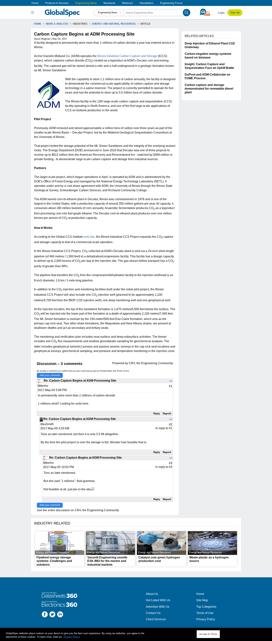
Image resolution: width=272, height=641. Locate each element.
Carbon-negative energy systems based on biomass (208, 55)
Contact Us (153, 613)
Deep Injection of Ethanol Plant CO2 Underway (210, 45)
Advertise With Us (157, 606)
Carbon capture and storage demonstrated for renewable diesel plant (209, 88)
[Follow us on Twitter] (52, 614)
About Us (152, 593)
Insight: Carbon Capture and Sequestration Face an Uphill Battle (209, 66)
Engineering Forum (171, 2)
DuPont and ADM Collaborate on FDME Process (207, 76)
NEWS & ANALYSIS (57, 23)
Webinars (127, 2)
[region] (136, 634)
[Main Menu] (33, 12)
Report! (167, 413)
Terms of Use (123, 371)
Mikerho (43, 385)
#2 (170, 466)
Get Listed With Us (158, 600)
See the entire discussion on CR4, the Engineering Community (78, 510)
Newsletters (146, 2)
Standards (109, 2)
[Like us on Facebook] (45, 614)
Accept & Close (208, 634)
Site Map (202, 600)
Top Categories (206, 606)
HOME (37, 23)
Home (34, 2)
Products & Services (57, 2)
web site (89, 236)
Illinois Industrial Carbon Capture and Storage (127, 56)
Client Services (156, 619)
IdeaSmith (47, 424)
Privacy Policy (205, 619)
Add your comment (50, 375)
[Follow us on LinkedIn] (60, 614)
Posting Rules (106, 371)
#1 (170, 428)
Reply (156, 413)
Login (221, 12)
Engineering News (86, 2)
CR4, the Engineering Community (151, 363)
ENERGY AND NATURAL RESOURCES (114, 23)
